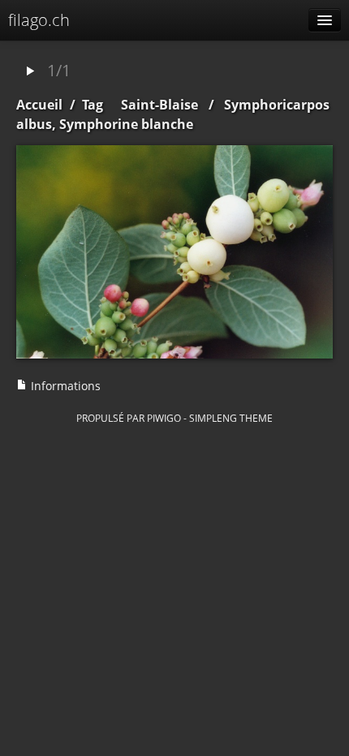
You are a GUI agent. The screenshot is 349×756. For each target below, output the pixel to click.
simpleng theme (231, 417)
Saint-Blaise (159, 105)
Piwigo (164, 417)
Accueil (39, 105)
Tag (92, 105)
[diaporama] (30, 71)
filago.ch (39, 20)
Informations (64, 385)
